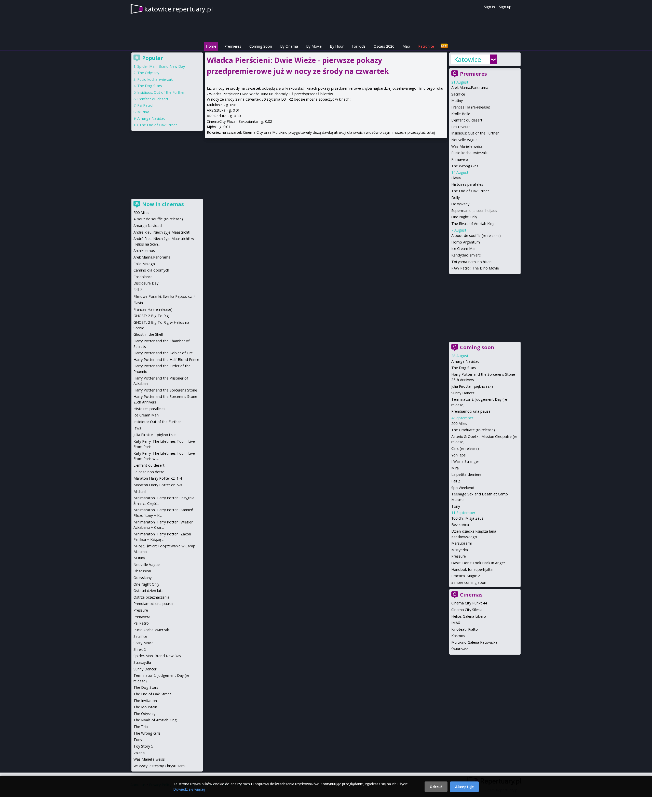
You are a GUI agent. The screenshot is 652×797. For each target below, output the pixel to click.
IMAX (455, 622)
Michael (139, 491)
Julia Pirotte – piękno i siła (154, 434)
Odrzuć (436, 786)
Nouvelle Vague (464, 139)
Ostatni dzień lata (148, 590)
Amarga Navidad (465, 361)
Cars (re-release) (465, 448)
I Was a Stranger (465, 461)
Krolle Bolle (460, 113)
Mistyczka (459, 549)
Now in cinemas (163, 204)
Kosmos (458, 635)
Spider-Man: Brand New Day (161, 66)
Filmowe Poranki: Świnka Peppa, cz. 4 (164, 296)
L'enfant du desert (466, 120)
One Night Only (464, 216)
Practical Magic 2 (465, 575)
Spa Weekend (462, 487)
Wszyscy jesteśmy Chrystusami (159, 765)
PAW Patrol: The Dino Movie (475, 268)
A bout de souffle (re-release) (476, 235)
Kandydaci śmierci (466, 255)
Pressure (458, 556)
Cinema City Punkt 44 (469, 603)
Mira (455, 468)
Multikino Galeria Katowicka (474, 642)
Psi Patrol (145, 105)
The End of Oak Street (470, 190)
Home (211, 46)
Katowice (467, 59)
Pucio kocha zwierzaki (469, 152)
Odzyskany (460, 203)
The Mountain (145, 707)
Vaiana (139, 752)
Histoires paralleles (467, 184)
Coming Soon (260, 46)
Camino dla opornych (151, 270)
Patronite (426, 46)
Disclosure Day (145, 283)
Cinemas (471, 594)
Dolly (455, 197)
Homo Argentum (465, 242)
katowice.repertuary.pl (178, 8)
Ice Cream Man (464, 248)
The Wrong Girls (464, 166)
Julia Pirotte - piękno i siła (472, 386)
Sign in (489, 6)
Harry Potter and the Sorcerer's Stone (165, 390)
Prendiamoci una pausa (471, 411)
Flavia (456, 177)
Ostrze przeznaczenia (151, 597)
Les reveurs (460, 126)
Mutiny (457, 100)
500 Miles (459, 423)
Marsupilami (461, 543)
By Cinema (289, 46)
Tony (455, 506)
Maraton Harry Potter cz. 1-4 (157, 478)
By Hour (337, 46)
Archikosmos (144, 250)
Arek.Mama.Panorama (469, 87)
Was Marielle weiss (467, 146)
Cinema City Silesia (466, 609)
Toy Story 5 (143, 746)
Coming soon (477, 347)
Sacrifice (458, 94)
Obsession (142, 571)
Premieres (232, 46)
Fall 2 (455, 481)
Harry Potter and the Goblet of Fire (163, 352)
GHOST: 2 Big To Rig (151, 315)
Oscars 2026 (384, 46)
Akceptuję (464, 786)
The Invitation (145, 700)
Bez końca (460, 524)
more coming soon (470, 582)
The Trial (140, 726)
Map (406, 46)
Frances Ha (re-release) (470, 107)
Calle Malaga (144, 263)
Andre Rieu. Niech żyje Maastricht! (161, 232)
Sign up (505, 6)
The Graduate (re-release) (473, 429)
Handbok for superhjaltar (472, 569)
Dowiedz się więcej (189, 789)
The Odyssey (148, 72)
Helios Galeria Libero (468, 616)
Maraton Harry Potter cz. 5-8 (157, 484)
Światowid (460, 648)
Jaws (137, 428)
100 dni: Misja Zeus (467, 518)
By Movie (314, 46)
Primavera (459, 159)
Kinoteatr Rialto (464, 629)
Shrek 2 (139, 649)
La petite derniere (466, 474)
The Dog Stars (463, 367)
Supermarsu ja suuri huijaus (474, 210)
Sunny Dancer (462, 392)
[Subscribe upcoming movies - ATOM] (444, 46)
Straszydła (142, 662)
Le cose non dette (148, 471)
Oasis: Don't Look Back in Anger (478, 562)
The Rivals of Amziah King (473, 223)
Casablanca (143, 276)
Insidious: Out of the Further (475, 133)
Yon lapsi (458, 455)
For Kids (358, 46)
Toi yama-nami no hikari (471, 261)
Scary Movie (143, 642)
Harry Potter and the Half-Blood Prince (166, 359)
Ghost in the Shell (148, 334)
